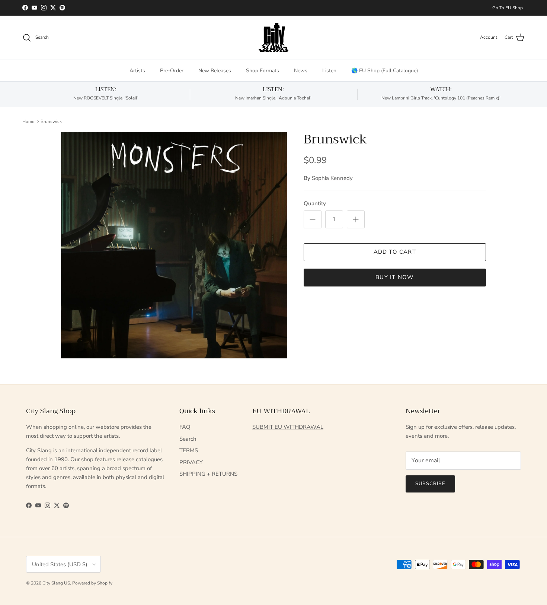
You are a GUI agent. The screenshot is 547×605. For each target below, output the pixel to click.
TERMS (188, 450)
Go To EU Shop (507, 8)
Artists (137, 70)
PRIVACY (191, 462)
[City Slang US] (273, 37)
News (300, 70)
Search (187, 439)
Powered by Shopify (92, 583)
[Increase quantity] (356, 219)
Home (28, 121)
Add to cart (395, 252)
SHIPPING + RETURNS (208, 474)
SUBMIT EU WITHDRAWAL (287, 427)
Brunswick (51, 121)
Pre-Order (171, 70)
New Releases (214, 70)
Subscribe (430, 483)
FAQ (185, 427)
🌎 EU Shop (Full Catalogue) (384, 70)
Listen (329, 70)
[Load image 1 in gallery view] (174, 245)
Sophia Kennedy (332, 178)
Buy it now (394, 277)
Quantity (315, 203)
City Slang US (56, 583)
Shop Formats (262, 70)
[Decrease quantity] (313, 219)
